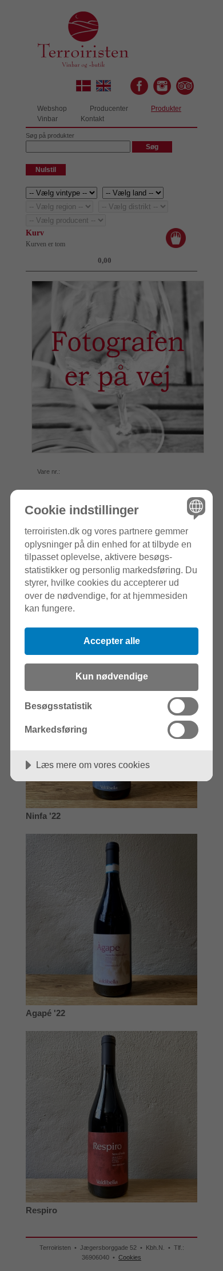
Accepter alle (111, 641)
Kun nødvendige (111, 676)
